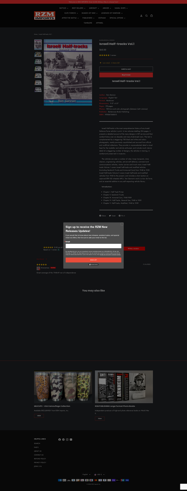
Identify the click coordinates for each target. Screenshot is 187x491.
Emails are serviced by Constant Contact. (110, 254)
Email (68, 242)
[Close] (122, 224)
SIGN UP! (93, 260)
